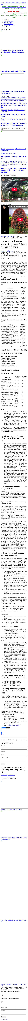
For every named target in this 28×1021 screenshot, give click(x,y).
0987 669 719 (4, 1019)
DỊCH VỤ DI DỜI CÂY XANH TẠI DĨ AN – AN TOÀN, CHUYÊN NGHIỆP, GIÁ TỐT (13, 170)
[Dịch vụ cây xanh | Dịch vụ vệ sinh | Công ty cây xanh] (14, 4)
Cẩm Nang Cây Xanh (9, 25)
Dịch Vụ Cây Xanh (8, 21)
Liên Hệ (6, 26)
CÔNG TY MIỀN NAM (7, 251)
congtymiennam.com (13, 725)
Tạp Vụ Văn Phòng (8, 24)
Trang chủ (6, 19)
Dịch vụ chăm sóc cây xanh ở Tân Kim (13, 71)
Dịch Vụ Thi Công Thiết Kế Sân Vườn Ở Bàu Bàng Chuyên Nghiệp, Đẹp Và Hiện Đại (14, 105)
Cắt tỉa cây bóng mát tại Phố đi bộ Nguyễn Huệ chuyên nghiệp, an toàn (12, 51)
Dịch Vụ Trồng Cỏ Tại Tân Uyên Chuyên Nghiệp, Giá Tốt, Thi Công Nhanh (14, 124)
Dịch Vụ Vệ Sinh (8, 22)
